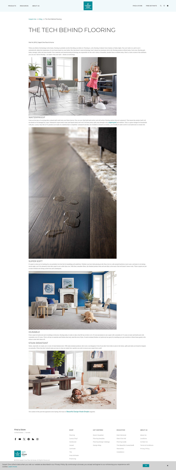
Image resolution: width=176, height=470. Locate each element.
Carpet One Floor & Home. (28, 460)
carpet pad (112, 122)
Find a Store (137, 6)
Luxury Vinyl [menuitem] (73, 438)
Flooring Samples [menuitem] (98, 438)
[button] (161, 6)
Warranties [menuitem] (120, 448)
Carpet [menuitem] (71, 445)
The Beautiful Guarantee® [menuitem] (125, 445)
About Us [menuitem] (143, 435)
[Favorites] (164, 6)
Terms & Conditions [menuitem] (146, 445)
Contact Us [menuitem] (144, 442)
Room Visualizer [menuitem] (98, 435)
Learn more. (12, 467)
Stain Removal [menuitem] (121, 435)
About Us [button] (35, 6)
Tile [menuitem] (70, 452)
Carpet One (32, 19)
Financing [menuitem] (72, 459)
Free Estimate (151, 6)
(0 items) (167, 5)
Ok (146, 465)
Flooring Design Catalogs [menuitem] (101, 442)
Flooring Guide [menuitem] (121, 442)
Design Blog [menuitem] (97, 445)
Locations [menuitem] (143, 438)
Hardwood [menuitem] (72, 442)
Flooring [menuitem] (72, 435)
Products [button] (12, 6)
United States (18, 432)
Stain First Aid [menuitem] (121, 438)
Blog (40, 19)
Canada (27, 432)
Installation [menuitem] (120, 452)
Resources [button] (24, 6)
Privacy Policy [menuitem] (145, 448)
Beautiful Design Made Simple (78, 411)
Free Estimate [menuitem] (74, 455)
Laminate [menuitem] (72, 448)
